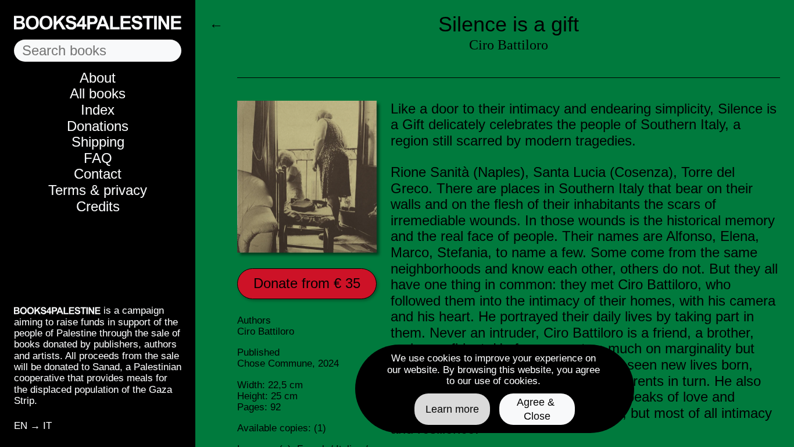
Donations (97, 126)
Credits (98, 206)
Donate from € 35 (306, 283)
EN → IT (33, 425)
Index (98, 110)
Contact (97, 174)
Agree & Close (537, 409)
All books (98, 93)
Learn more (452, 409)
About (98, 78)
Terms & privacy (97, 190)
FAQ (98, 158)
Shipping (97, 142)
